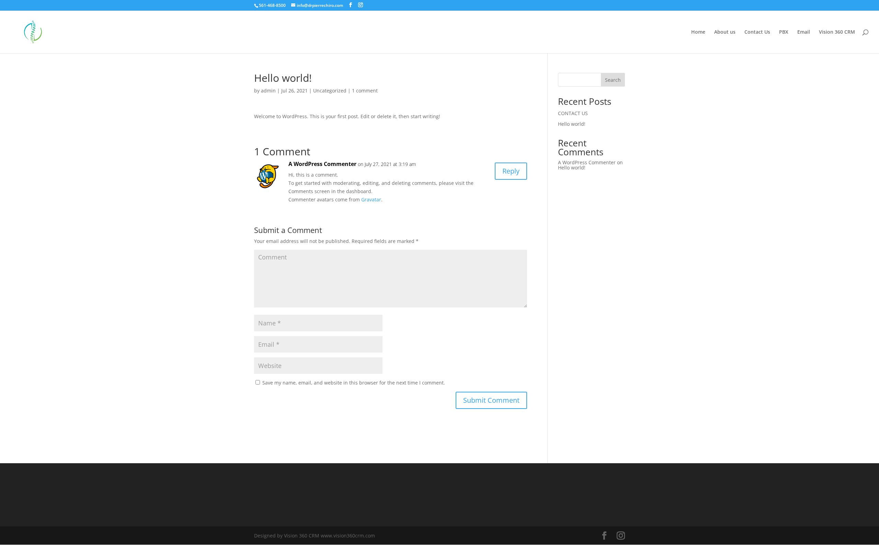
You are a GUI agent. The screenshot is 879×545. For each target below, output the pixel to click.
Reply (511, 171)
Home (698, 32)
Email (803, 32)
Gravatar (371, 199)
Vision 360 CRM (837, 32)
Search (613, 80)
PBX (783, 32)
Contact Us (757, 32)
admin (268, 90)
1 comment (365, 90)
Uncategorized (329, 90)
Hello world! (571, 124)
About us (724, 32)
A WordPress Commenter (322, 164)
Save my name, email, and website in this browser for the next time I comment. (353, 382)
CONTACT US (573, 113)
